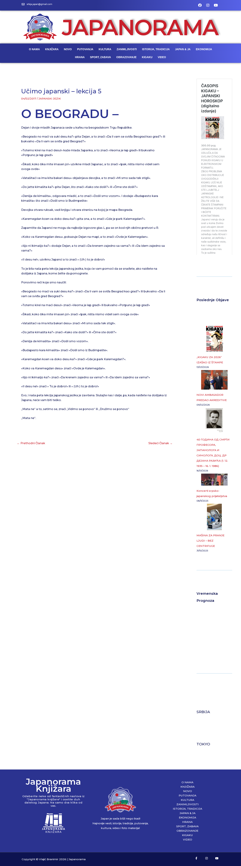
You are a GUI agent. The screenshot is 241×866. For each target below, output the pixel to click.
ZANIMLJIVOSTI (127, 49)
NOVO (68, 49)
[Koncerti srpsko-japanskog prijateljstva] (214, 480)
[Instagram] (207, 5)
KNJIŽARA (52, 49)
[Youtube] (215, 5)
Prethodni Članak (31, 443)
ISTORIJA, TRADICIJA (156, 49)
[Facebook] (199, 5)
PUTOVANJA (85, 49)
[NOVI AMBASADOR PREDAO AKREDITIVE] (214, 380)
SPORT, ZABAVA (100, 57)
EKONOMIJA (204, 49)
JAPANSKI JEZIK (49, 98)
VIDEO (162, 57)
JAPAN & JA (183, 49)
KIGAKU (147, 57)
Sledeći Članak (160, 443)
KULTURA (105, 49)
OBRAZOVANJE (126, 57)
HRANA (80, 57)
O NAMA (34, 49)
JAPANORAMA (140, 27)
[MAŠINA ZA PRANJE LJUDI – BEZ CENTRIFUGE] (214, 517)
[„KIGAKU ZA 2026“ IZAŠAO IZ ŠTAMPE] (214, 338)
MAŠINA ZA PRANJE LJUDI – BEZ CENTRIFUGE (210, 541)
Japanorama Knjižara (53, 785)
